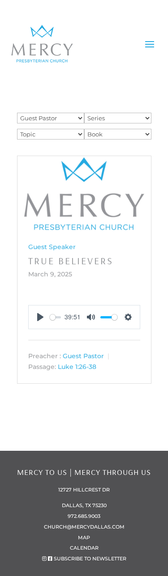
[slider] (55, 317)
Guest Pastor (83, 356)
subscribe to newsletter (90, 558)
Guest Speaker (52, 247)
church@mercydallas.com (84, 527)
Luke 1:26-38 (77, 367)
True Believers (70, 260)
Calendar (84, 548)
